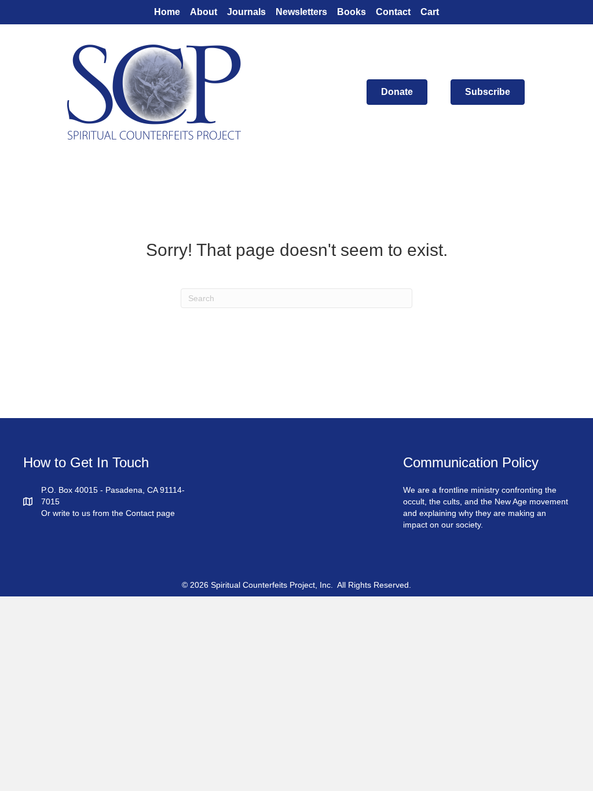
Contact (393, 12)
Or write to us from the (83, 513)
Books (351, 12)
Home (167, 12)
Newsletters (301, 12)
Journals (246, 12)
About (203, 12)
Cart (429, 12)
